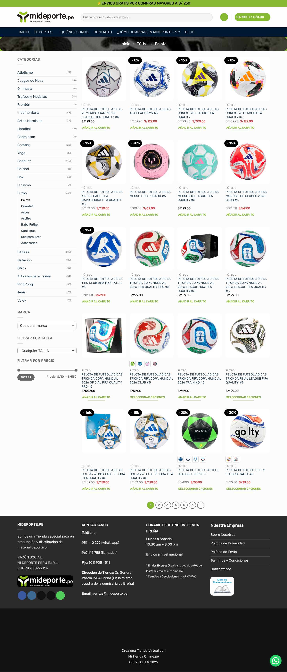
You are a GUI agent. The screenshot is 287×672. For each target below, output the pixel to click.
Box (20, 177)
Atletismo (25, 72)
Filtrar (25, 377)
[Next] (200, 505)
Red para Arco (31, 237)
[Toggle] (74, 72)
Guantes (27, 206)
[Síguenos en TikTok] (41, 595)
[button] (224, 17)
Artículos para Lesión (34, 276)
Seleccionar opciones (147, 397)
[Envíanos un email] (50, 595)
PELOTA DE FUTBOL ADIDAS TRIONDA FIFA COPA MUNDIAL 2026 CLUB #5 (151, 378)
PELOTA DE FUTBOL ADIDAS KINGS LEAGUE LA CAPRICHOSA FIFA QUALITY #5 (102, 198)
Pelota (25, 200)
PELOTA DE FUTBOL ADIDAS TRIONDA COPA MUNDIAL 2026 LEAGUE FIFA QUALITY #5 (246, 285)
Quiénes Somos (74, 32)
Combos (23, 145)
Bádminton (26, 137)
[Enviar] (208, 17)
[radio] (132, 364)
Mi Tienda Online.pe (143, 636)
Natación (24, 260)
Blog (189, 32)
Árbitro (26, 218)
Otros (21, 268)
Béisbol (23, 169)
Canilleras (28, 231)
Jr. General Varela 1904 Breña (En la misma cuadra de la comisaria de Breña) (108, 578)
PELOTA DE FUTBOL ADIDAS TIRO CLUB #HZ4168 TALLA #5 (102, 283)
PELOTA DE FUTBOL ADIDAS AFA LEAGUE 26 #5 (150, 111)
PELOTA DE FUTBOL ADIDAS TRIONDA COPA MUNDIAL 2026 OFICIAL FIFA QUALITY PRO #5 (102, 380)
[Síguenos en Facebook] (22, 595)
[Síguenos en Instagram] (31, 595)
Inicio (24, 32)
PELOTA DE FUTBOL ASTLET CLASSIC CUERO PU (198, 472)
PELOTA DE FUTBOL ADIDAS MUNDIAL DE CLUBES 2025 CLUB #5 (246, 196)
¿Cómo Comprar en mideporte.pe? (148, 32)
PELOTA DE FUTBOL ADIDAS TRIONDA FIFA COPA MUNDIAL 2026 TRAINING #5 (199, 378)
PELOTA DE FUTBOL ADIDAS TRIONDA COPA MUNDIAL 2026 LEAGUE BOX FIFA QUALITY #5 (198, 285)
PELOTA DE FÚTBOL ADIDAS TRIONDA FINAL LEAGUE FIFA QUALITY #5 (247, 378)
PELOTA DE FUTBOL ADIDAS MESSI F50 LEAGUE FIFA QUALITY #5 (198, 196)
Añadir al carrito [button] (96, 127)
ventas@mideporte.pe (109, 593)
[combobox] (47, 350)
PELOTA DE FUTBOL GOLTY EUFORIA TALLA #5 (245, 472)
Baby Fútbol (29, 224)
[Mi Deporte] (45, 17)
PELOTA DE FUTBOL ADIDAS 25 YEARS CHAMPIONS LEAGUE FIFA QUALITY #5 (102, 113)
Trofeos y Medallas (32, 97)
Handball (24, 129)
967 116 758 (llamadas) (99, 553)
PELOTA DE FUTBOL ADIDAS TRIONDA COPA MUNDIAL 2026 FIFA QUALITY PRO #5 (150, 283)
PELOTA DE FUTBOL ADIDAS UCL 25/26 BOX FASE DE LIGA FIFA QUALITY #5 (103, 474)
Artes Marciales (29, 121)
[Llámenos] (60, 595)
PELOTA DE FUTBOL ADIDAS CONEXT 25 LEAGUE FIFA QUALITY (198, 113)
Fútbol (143, 43)
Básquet (24, 161)
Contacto (103, 32)
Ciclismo (24, 185)
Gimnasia (24, 88)
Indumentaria (28, 113)
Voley (21, 300)
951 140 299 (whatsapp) (100, 543)
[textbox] (45, 351)
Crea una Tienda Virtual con (144, 630)
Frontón (23, 105)
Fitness (23, 252)
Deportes (43, 32)
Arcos (25, 212)
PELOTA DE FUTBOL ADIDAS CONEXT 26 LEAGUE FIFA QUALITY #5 (246, 113)
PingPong (25, 284)
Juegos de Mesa (30, 80)
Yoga (21, 153)
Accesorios (29, 243)
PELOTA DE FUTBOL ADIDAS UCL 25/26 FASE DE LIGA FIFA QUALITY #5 (151, 474)
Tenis (21, 292)
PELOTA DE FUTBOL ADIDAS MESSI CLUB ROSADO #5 (150, 194)
